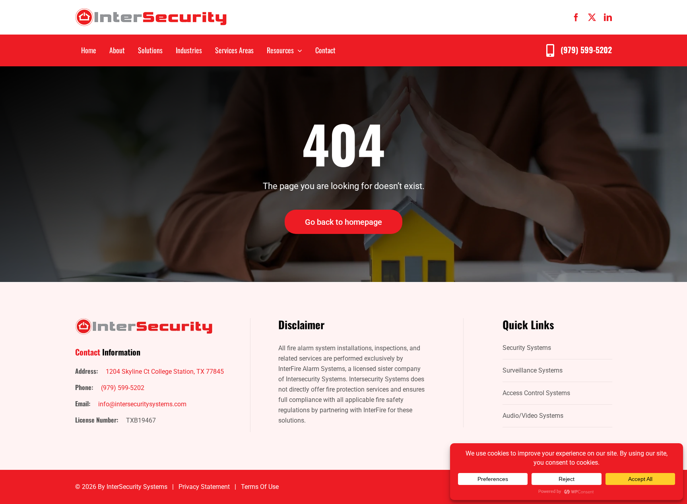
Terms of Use (260, 486)
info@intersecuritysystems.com (142, 404)
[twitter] (592, 17)
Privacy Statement (204, 486)
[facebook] (576, 17)
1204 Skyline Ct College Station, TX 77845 (165, 371)
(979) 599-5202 (586, 50)
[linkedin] (608, 17)
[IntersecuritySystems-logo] (151, 11)
